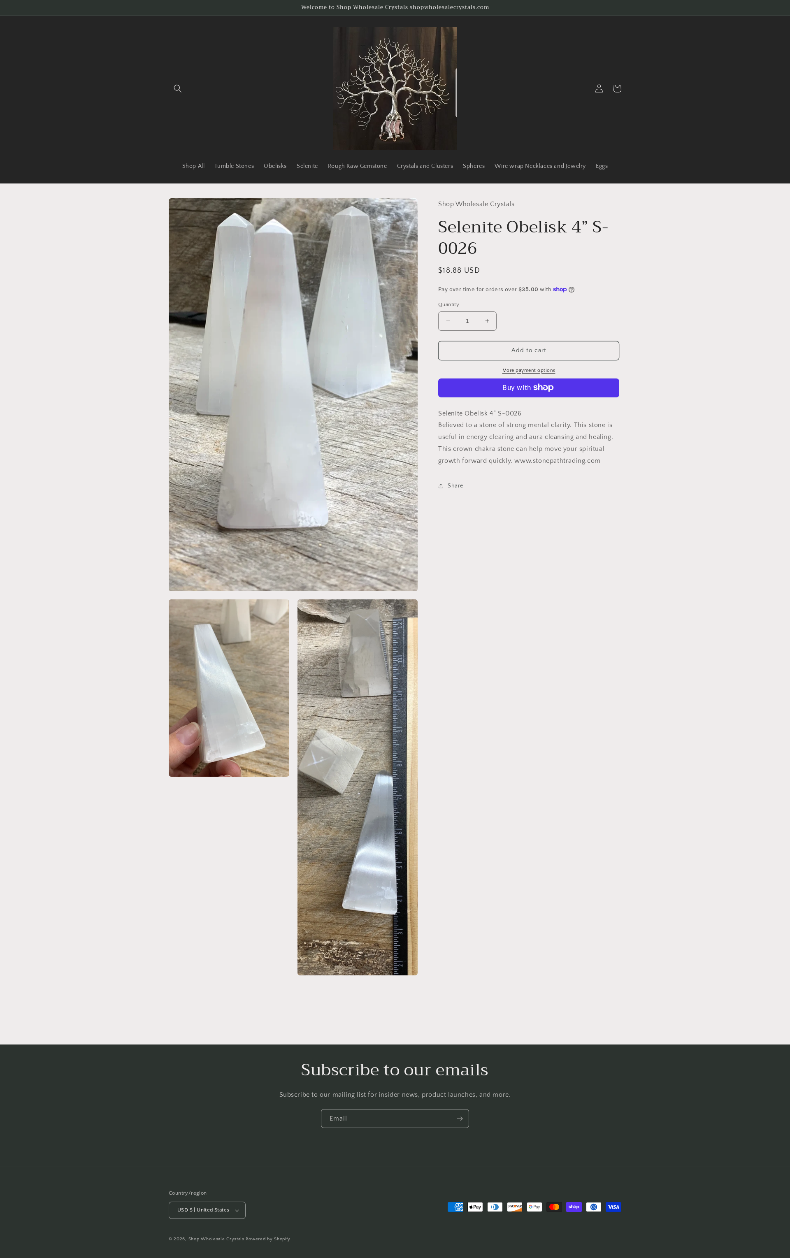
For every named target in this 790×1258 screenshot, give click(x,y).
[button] (178, 88)
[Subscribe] (460, 1118)
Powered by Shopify (268, 1239)
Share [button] (455, 485)
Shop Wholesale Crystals (216, 1239)
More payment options (528, 370)
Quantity (448, 304)
